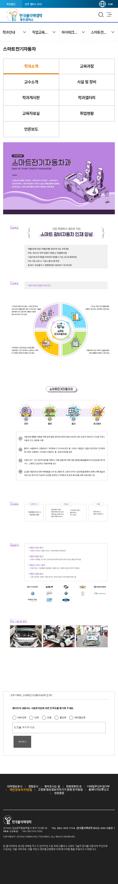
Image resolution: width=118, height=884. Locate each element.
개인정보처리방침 (20, 789)
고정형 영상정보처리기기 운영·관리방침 (60, 789)
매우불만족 (80, 717)
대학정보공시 (14, 786)
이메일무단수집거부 (98, 786)
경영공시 (33, 786)
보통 (49, 717)
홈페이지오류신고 (99, 789)
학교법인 (11, 4)
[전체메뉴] (109, 15)
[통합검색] (101, 14)
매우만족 (22, 717)
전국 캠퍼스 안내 (33, 4)
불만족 (63, 717)
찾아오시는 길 (52, 786)
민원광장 (59, 793)
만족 (37, 717)
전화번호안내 (73, 786)
